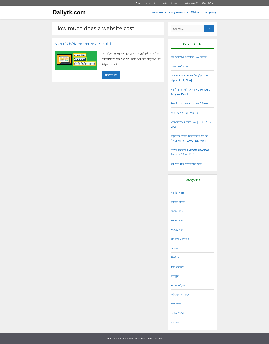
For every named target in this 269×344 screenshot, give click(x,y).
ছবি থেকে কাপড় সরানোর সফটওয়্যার (186, 163)
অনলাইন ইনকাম (157, 12)
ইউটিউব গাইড (177, 211)
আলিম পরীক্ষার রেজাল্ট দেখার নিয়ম (185, 112)
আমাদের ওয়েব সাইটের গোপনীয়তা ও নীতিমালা (199, 3)
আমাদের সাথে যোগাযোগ (170, 3)
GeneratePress (154, 338)
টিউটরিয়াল (195, 12)
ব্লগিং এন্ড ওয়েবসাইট (177, 12)
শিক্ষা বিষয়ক (176, 304)
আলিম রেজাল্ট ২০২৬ (179, 66)
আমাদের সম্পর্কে (151, 3)
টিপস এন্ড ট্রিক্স (177, 266)
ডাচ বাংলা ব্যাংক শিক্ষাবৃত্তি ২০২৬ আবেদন (189, 57)
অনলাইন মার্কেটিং (178, 202)
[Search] (209, 29)
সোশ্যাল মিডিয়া (177, 313)
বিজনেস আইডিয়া (178, 285)
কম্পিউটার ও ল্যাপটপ (180, 239)
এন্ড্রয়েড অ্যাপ (177, 229)
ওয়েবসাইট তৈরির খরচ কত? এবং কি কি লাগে (83, 43)
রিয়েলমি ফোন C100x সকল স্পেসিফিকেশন (189, 103)
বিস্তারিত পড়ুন (111, 75)
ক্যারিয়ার (174, 248)
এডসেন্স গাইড (177, 220)
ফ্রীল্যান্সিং (175, 276)
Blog (138, 3)
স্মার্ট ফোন (175, 322)
